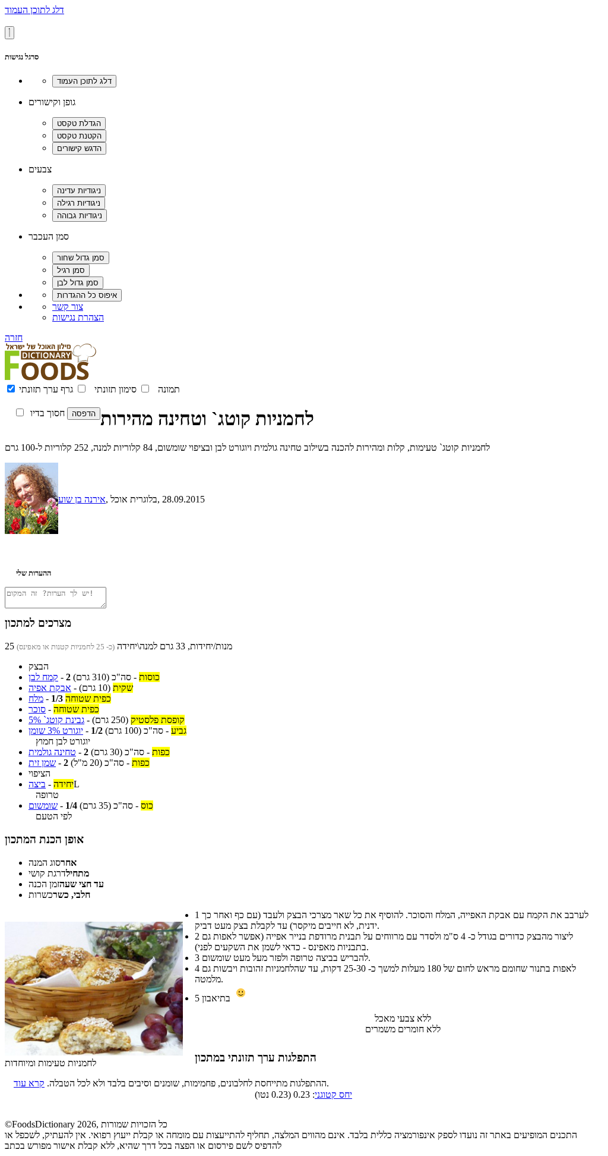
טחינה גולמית (52, 752)
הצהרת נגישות (78, 317)
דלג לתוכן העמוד (34, 10)
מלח (35, 698)
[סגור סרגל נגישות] (9, 32)
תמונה (169, 389)
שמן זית (42, 763)
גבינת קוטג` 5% (56, 720)
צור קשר (67, 306)
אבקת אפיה (49, 688)
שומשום (43, 805)
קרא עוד (29, 1083)
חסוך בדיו (47, 413)
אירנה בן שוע (82, 499)
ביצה (37, 784)
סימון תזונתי (115, 389)
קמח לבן (43, 677)
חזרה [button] (14, 337)
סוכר (37, 709)
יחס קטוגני (333, 1094)
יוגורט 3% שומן (55, 730)
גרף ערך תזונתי (46, 389)
